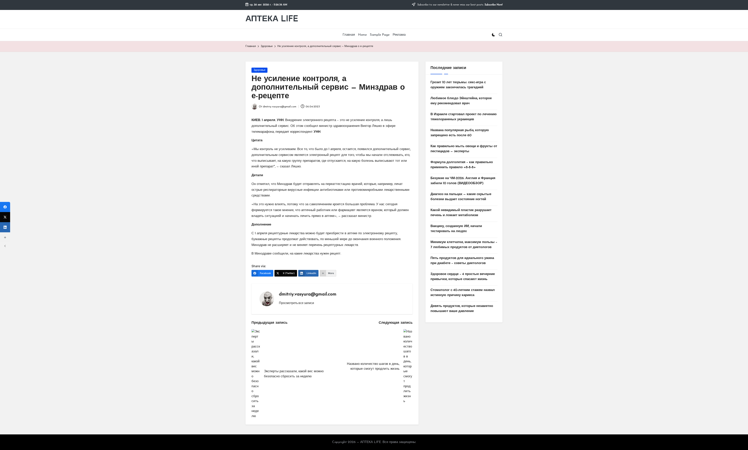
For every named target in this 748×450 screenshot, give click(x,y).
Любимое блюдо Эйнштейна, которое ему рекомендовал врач (461, 101)
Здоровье (259, 70)
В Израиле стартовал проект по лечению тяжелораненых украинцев (463, 117)
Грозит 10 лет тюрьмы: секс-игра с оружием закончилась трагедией (458, 85)
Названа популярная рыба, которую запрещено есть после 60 (459, 133)
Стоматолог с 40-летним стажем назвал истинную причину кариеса (462, 292)
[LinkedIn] (5, 227)
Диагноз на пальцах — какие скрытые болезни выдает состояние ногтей (460, 197)
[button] (296, 303)
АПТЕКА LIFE (271, 19)
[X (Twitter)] (5, 217)
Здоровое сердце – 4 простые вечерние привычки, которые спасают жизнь (462, 276)
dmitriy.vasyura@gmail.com (307, 294)
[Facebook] (5, 207)
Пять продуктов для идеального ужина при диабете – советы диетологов (462, 260)
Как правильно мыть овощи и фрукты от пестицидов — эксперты (463, 149)
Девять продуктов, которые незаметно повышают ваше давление (461, 308)
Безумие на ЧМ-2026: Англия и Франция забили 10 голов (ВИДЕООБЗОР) (462, 181)
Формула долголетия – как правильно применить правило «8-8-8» (461, 165)
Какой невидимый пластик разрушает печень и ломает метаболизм (460, 213)
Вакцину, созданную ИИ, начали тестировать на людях (456, 229)
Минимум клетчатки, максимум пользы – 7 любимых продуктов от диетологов (463, 244)
